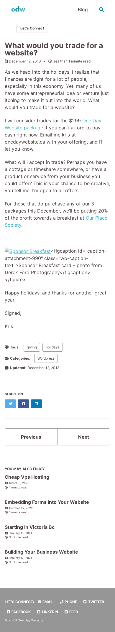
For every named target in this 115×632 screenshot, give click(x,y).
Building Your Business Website (41, 552)
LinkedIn (49, 612)
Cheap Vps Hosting (27, 477)
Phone (70, 602)
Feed (73, 612)
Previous (31, 437)
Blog (83, 9)
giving (32, 347)
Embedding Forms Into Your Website (47, 502)
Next (83, 437)
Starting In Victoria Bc (30, 527)
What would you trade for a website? (54, 49)
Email (47, 602)
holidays (53, 347)
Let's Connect (32, 28)
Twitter (95, 602)
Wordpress (46, 358)
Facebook (21, 612)
